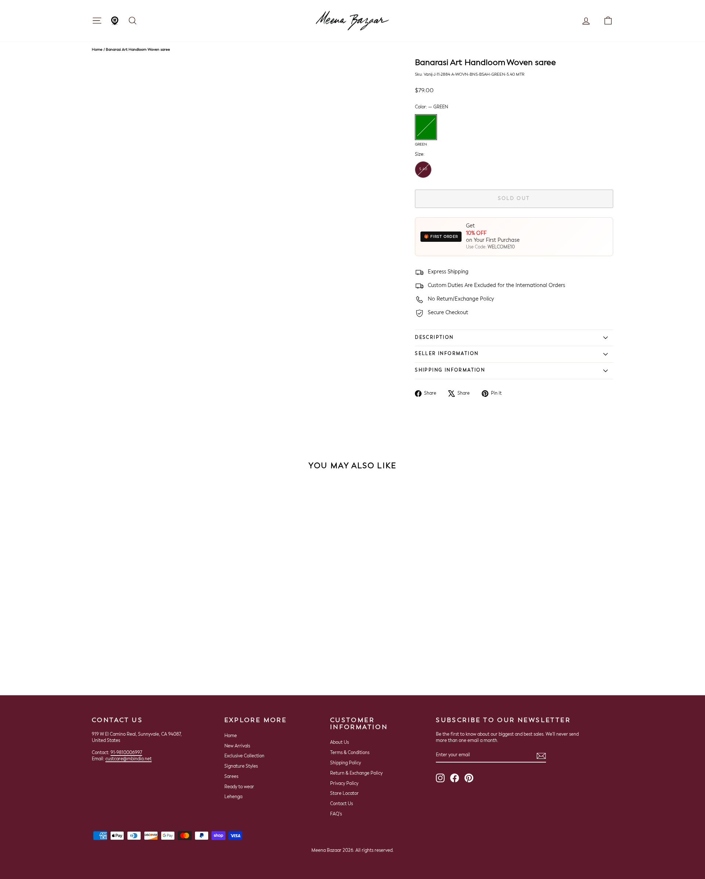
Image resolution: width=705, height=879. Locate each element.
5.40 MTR (423, 173)
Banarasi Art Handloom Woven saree (138, 49)
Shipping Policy (345, 763)
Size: (419, 155)
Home (97, 49)
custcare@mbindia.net (128, 759)
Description (434, 338)
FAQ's (336, 814)
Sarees (231, 777)
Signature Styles (241, 766)
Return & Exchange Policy (356, 773)
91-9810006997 (126, 753)
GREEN (426, 127)
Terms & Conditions (349, 753)
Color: (431, 107)
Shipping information (450, 370)
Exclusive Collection (244, 756)
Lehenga (233, 797)
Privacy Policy (344, 784)
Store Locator (344, 794)
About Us (339, 742)
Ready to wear (239, 787)
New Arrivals (237, 746)
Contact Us (341, 804)
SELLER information (446, 354)
